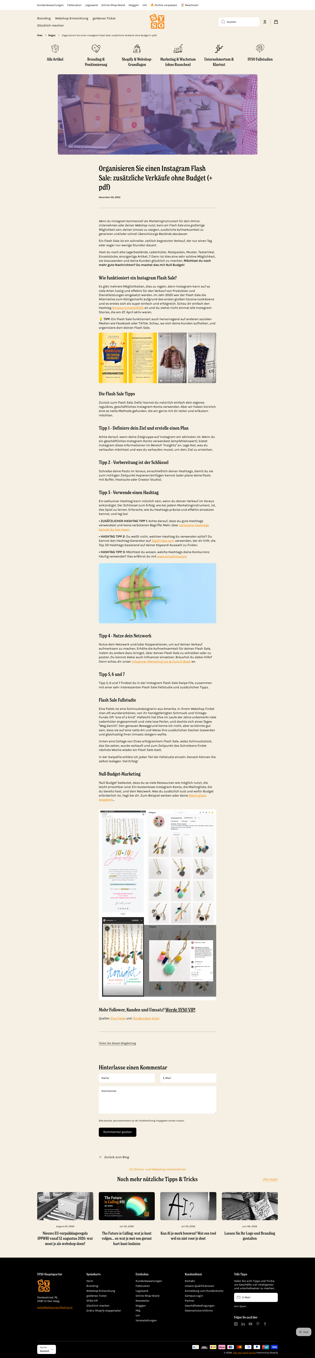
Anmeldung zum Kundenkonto (204, 1290)
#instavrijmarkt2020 (128, 308)
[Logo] (157, 22)
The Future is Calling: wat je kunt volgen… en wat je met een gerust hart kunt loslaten (127, 1238)
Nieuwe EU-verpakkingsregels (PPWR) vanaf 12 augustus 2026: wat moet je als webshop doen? (65, 1238)
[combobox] (239, 21)
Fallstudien (143, 1286)
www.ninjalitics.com (172, 556)
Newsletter (142, 1300)
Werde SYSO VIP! (180, 1009)
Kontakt (190, 1281)
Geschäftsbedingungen (200, 1305)
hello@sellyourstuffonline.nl (54, 1307)
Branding (92, 1286)
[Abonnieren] (273, 1297)
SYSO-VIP (92, 1300)
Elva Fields (118, 1018)
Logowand (142, 1290)
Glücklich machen (97, 1305)
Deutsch (44, 1351)
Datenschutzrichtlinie (199, 1310)
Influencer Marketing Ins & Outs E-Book (161, 661)
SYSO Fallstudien (260, 59)
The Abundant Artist (145, 1018)
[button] (276, 22)
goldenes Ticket (96, 1295)
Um (138, 1315)
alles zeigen (270, 1179)
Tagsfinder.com (162, 541)
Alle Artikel (55, 59)
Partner (189, 1300)
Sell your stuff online (244, 1352)
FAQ (138, 1310)
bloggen (51, 35)
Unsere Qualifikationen (199, 1286)
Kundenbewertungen (149, 1281)
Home (39, 35)
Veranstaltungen (146, 1320)
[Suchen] (222, 21)
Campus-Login (194, 1295)
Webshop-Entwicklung (100, 1290)
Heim (89, 1281)
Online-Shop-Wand (147, 1295)
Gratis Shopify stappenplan (103, 1310)
